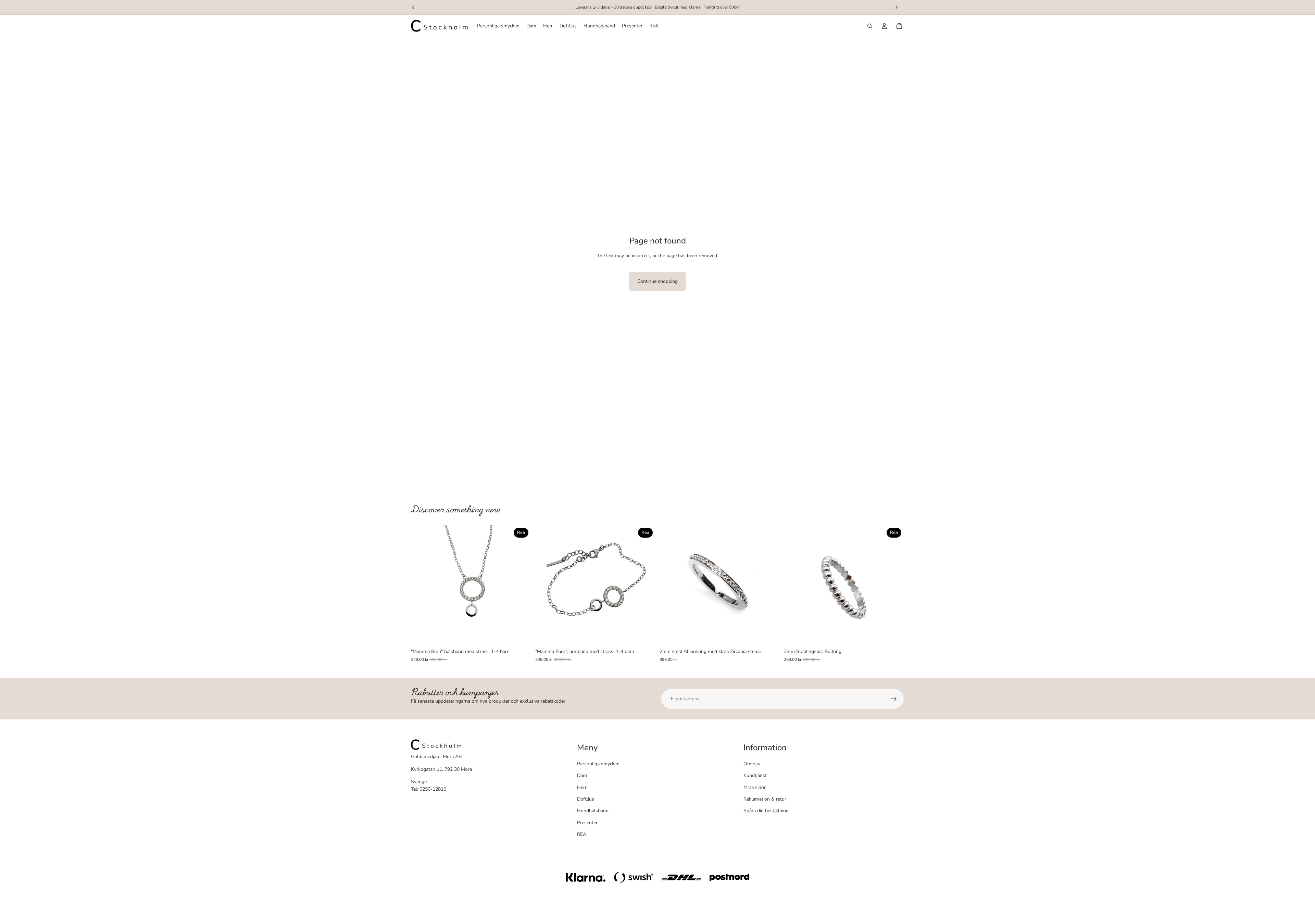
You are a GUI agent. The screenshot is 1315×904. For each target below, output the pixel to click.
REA (581, 834)
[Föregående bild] (421, 585)
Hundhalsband (593, 810)
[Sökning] (869, 26)
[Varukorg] (899, 26)
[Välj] (520, 635)
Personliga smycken (598, 764)
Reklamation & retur (764, 799)
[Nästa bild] (521, 585)
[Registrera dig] (894, 699)
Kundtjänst (755, 775)
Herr (582, 787)
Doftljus (585, 799)
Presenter (587, 822)
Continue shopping (657, 281)
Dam (582, 775)
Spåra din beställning (766, 810)
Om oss (751, 764)
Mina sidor (754, 787)
